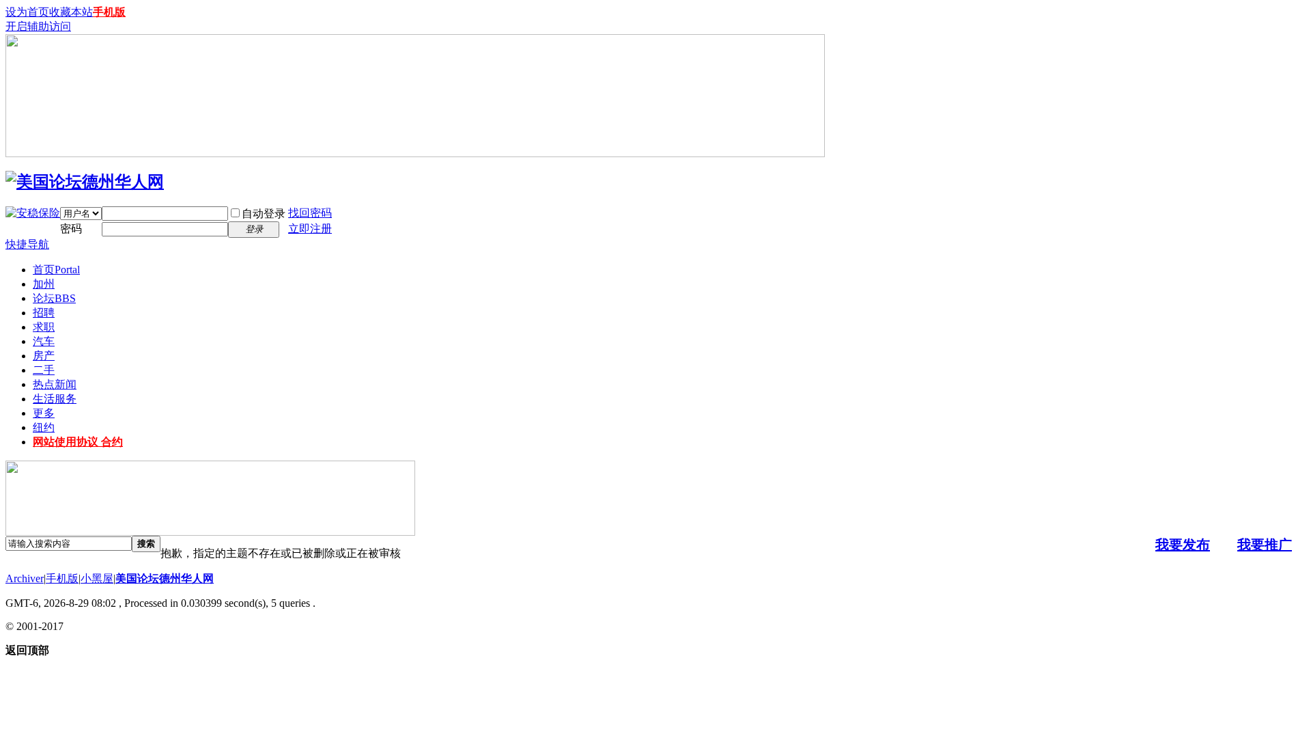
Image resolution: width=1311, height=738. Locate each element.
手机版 (109, 12)
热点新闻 (54, 384)
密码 (71, 228)
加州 (44, 284)
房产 (44, 355)
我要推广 (1264, 544)
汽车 (44, 341)
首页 (56, 269)
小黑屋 (97, 578)
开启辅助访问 (38, 26)
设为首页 (27, 12)
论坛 (54, 298)
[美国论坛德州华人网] (84, 182)
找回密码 (310, 213)
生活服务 (54, 399)
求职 (44, 327)
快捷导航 (27, 244)
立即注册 (310, 228)
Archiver (24, 578)
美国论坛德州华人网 (164, 578)
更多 (44, 413)
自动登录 (263, 213)
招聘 (44, 312)
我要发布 (1182, 544)
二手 (44, 370)
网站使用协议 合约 (78, 442)
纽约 (44, 427)
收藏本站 (71, 12)
